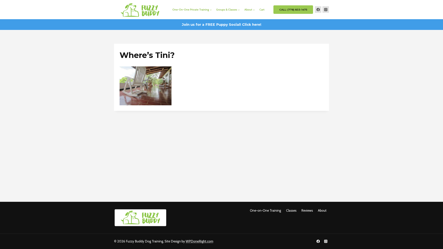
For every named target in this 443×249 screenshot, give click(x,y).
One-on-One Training (265, 211)
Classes (291, 211)
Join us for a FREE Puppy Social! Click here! (221, 24)
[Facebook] (318, 9)
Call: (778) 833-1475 (293, 9)
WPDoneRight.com (199, 241)
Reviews (307, 211)
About (322, 211)
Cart (261, 9)
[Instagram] (325, 9)
